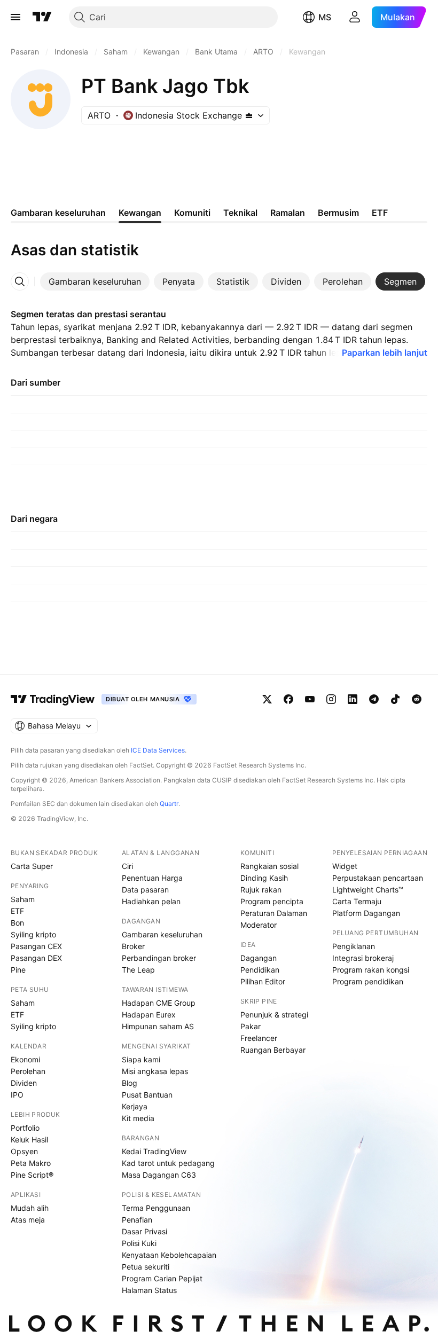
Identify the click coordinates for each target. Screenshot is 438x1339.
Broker (133, 946)
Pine (18, 969)
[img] (249, 115)
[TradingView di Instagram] (331, 699)
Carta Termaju (356, 901)
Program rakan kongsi (370, 969)
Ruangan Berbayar (273, 1049)
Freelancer (258, 1038)
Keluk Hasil (29, 1139)
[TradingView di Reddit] (416, 699)
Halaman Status (149, 1290)
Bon (17, 922)
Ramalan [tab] (287, 212)
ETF (17, 910)
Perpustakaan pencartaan (377, 877)
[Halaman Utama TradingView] (42, 17)
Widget (344, 866)
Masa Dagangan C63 (159, 1174)
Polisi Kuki (139, 1243)
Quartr (169, 804)
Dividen (24, 1082)
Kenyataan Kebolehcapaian (169, 1254)
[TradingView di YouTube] (309, 699)
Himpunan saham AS (158, 1026)
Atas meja (28, 1219)
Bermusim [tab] (338, 212)
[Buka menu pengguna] (354, 17)
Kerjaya (134, 1106)
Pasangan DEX (36, 957)
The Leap (138, 969)
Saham (23, 899)
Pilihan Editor (262, 981)
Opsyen (24, 1151)
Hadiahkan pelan (151, 901)
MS (324, 17)
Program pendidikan (367, 981)
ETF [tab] (380, 212)
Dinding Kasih (264, 877)
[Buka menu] (15, 17)
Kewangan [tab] (140, 212)
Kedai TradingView (154, 1151)
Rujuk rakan (260, 889)
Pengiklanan (353, 946)
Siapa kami (141, 1059)
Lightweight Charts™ (367, 889)
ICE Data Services (158, 750)
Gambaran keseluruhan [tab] (58, 212)
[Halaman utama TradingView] (53, 699)
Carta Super (32, 866)
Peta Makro (31, 1163)
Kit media (138, 1118)
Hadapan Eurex (149, 1014)
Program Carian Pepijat (162, 1278)
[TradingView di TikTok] (395, 699)
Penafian (137, 1219)
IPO (17, 1094)
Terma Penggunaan (156, 1207)
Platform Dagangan (366, 913)
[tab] (95, 281)
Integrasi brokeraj (363, 957)
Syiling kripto (33, 934)
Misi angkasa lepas (155, 1071)
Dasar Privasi (144, 1231)
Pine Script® (32, 1174)
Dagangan (258, 957)
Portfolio (25, 1127)
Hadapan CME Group (158, 1002)
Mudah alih (30, 1207)
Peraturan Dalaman (273, 913)
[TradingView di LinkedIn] (352, 699)
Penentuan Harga (152, 877)
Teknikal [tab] (240, 212)
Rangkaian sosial (269, 866)
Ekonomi (25, 1059)
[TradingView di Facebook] (288, 699)
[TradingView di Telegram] (373, 699)
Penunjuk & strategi (274, 1014)
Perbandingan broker (159, 957)
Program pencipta (271, 901)
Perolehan (28, 1071)
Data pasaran (145, 889)
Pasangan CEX (36, 946)
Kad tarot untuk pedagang (168, 1163)
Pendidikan (259, 969)
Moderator (258, 924)
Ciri (127, 866)
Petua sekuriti (145, 1266)
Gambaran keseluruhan (162, 934)
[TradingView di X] (267, 699)
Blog (129, 1082)
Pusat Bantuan (147, 1094)
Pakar (250, 1026)
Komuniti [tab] (192, 212)
